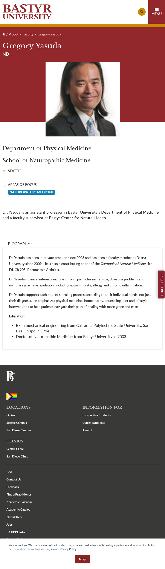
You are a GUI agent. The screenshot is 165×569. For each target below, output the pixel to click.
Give (9, 472)
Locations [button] (18, 407)
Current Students (93, 423)
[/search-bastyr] (142, 12)
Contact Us (13, 479)
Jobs (9, 524)
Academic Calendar (19, 502)
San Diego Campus (18, 430)
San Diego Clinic (17, 456)
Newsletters (14, 517)
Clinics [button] (14, 441)
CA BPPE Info (15, 532)
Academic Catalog (18, 509)
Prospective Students (96, 415)
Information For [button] (102, 407)
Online (10, 415)
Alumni (87, 430)
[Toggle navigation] (156, 12)
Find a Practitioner (18, 494)
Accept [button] (83, 559)
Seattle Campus (16, 423)
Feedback (12, 487)
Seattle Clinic (15, 449)
